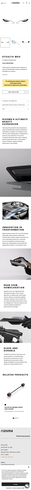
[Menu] (2, 3)
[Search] (23, 3)
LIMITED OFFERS (7, 457)
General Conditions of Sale (18, 488)
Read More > (5, 74)
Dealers (4, 445)
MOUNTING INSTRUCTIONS (10, 452)
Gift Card (5, 454)
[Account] (29, 3)
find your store (13, 92)
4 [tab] (17, 418)
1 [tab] (13, 418)
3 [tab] (16, 418)
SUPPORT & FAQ (6, 447)
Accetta (15, 484)
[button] (28, 467)
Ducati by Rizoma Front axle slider (14, 408)
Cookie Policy (9, 488)
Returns (4, 450)
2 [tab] (14, 418)
